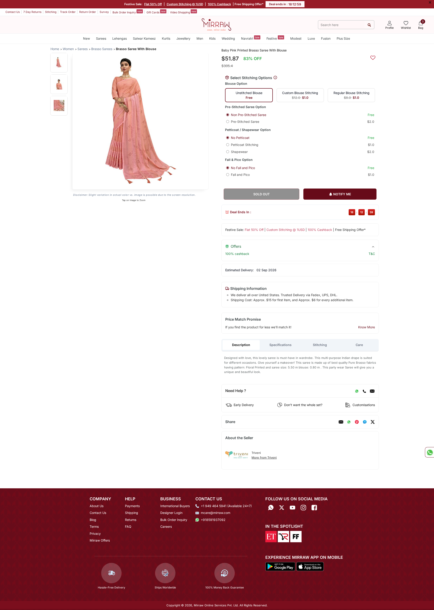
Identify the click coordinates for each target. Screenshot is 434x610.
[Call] (364, 391)
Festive (274, 38)
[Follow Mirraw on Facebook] (314, 507)
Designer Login (171, 513)
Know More (366, 327)
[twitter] (372, 422)
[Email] (372, 391)
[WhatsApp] (357, 391)
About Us (96, 506)
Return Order (87, 12)
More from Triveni (264, 457)
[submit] (369, 25)
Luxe (311, 38)
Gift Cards (155, 12)
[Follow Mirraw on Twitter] (282, 507)
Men (200, 38)
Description (241, 345)
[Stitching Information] (275, 78)
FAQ (128, 526)
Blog (93, 520)
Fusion (326, 38)
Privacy (95, 533)
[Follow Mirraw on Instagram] (303, 507)
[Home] (216, 24)
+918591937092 (213, 520)
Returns (130, 520)
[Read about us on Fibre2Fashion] (296, 536)
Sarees (101, 38)
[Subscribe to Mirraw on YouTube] (292, 507)
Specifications (280, 345)
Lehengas (119, 38)
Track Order (68, 12)
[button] (58, 62)
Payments (132, 506)
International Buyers (175, 506)
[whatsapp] (349, 422)
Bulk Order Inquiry (127, 12)
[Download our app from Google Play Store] (280, 566)
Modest (296, 38)
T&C (372, 254)
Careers (166, 526)
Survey (104, 12)
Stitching (50, 12)
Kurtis (166, 38)
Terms (94, 526)
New (86, 38)
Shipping (131, 513)
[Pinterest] (357, 422)
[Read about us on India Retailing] (283, 536)
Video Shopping (183, 12)
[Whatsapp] (271, 507)
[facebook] (364, 422)
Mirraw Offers (100, 540)
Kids (212, 38)
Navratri (250, 38)
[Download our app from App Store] (310, 566)
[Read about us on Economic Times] (271, 536)
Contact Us (12, 12)
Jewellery (183, 38)
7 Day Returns (32, 12)
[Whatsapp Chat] (429, 452)
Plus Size (343, 38)
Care (359, 345)
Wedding (228, 38)
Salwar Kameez (144, 38)
